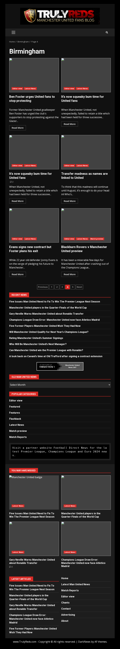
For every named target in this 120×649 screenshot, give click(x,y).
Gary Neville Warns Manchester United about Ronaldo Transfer (46, 313)
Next (79, 286)
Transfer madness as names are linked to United (86, 152)
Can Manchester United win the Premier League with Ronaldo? (46, 350)
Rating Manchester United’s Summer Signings (36, 338)
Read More (17, 127)
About (64, 620)
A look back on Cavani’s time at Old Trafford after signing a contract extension (55, 356)
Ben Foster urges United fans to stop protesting (34, 75)
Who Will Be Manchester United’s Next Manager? (38, 344)
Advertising (68, 614)
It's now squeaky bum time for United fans (34, 152)
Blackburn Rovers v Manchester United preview (86, 225)
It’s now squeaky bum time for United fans (86, 75)
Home (64, 578)
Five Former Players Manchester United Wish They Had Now (44, 325)
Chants (65, 602)
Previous (43, 286)
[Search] (107, 32)
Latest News (30, 88)
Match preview (96, 239)
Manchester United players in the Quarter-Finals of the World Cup (48, 307)
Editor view (17, 88)
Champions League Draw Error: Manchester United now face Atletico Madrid (54, 319)
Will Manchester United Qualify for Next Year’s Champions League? (48, 332)
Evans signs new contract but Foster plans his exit (34, 225)
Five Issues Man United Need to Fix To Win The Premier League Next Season (54, 301)
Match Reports (18, 437)
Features (14, 412)
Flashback (15, 418)
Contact (66, 608)
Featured (14, 406)
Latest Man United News (75, 584)
